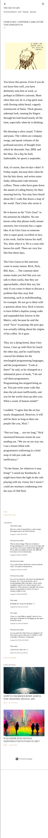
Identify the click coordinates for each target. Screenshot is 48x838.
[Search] (43, 3)
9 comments (13, 745)
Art (19, 12)
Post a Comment (10, 658)
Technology (12, 515)
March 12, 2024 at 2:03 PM (18, 653)
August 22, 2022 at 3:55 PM (19, 623)
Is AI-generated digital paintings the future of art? (22, 740)
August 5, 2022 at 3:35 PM (18, 555)
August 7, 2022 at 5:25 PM (18, 594)
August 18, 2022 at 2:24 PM (19, 607)
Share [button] (5, 512)
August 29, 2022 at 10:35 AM (19, 640)
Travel (26, 12)
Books (33, 12)
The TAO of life (12, 8)
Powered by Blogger (25, 759)
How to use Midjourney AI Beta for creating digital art (22, 697)
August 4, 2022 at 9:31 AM (18, 534)
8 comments (13, 702)
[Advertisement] (24, 808)
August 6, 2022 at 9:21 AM (18, 569)
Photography (10, 12)
